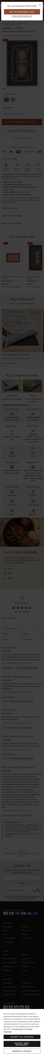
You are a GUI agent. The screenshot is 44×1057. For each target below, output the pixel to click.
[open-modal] (40, 5)
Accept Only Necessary (22, 1044)
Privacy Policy (18, 1029)
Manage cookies (22, 1051)
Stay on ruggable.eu (22, 16)
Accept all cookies (22, 1037)
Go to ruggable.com (22, 12)
